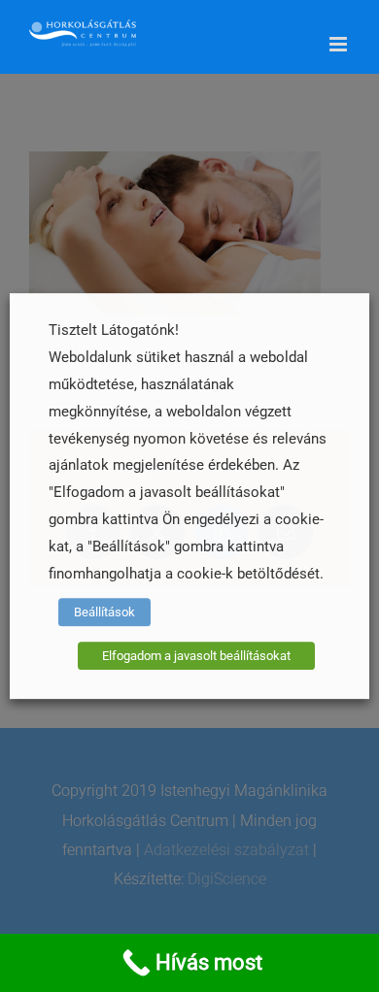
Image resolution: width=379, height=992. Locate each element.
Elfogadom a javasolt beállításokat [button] (196, 655)
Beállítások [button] (104, 612)
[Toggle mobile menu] (339, 44)
